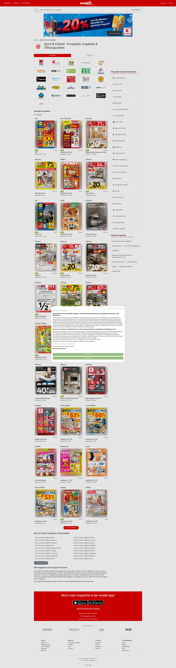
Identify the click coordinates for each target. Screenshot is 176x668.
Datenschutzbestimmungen (115, 308)
